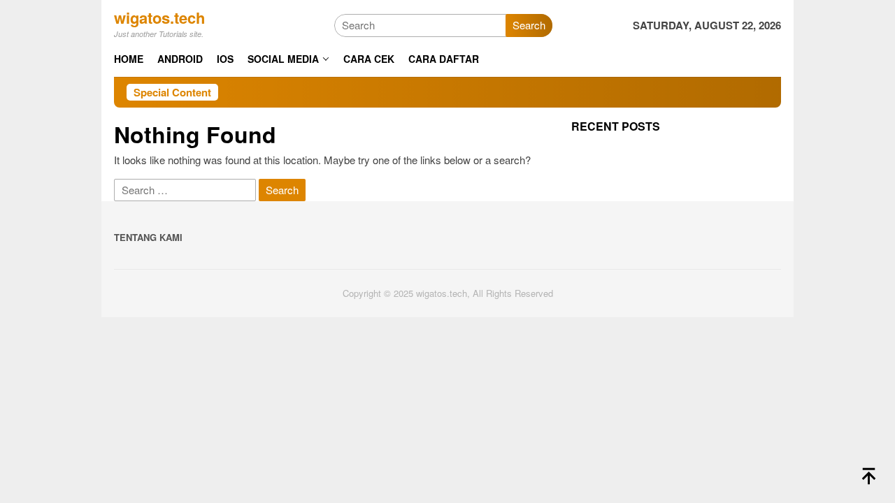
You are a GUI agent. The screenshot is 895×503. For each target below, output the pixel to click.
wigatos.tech (159, 17)
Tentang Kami (148, 237)
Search (529, 24)
